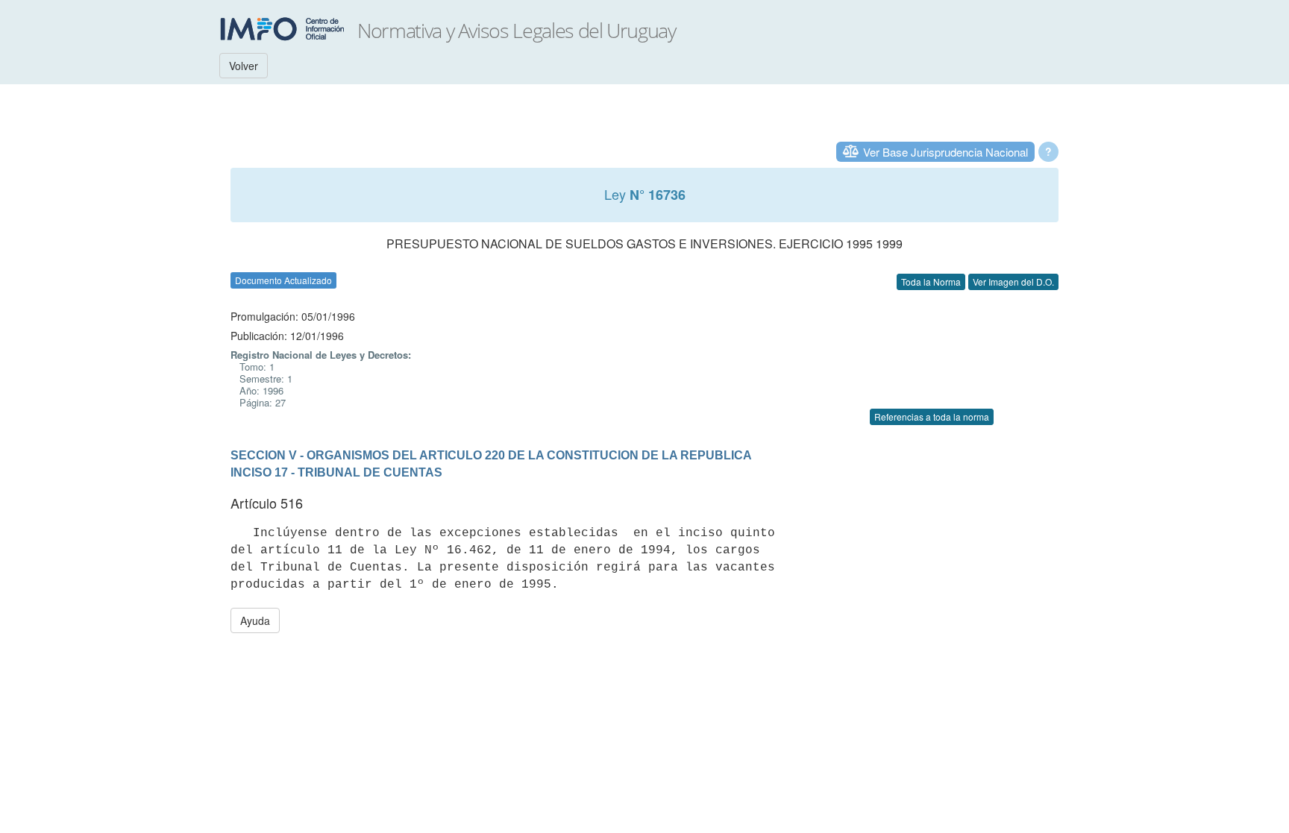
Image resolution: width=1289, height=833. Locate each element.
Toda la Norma (931, 281)
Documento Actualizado (283, 280)
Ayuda (255, 620)
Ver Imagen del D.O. (1013, 281)
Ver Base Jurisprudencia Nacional (945, 152)
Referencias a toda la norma (931, 416)
